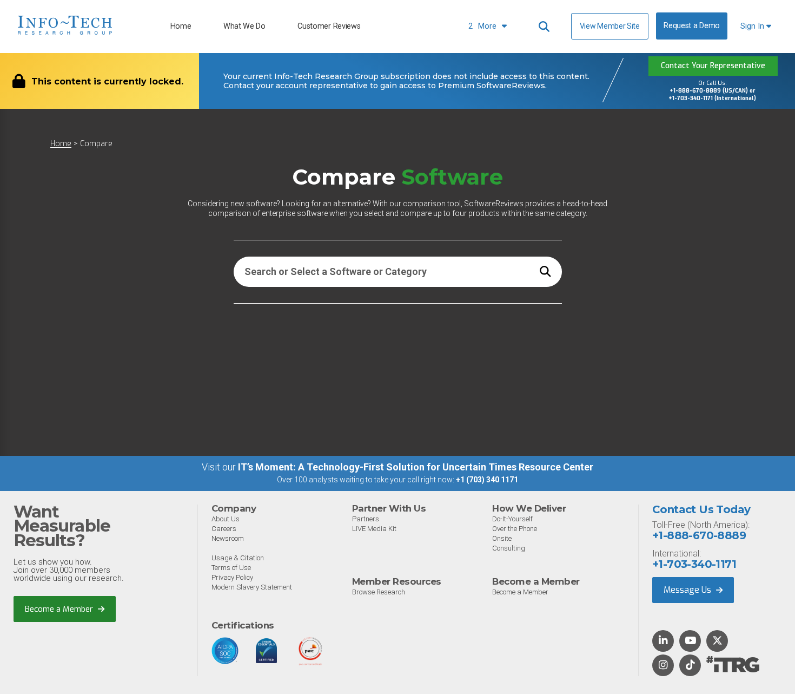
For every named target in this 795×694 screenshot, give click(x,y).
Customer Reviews (328, 26)
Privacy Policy (232, 577)
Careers (223, 529)
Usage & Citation (237, 558)
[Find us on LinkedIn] (663, 641)
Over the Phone (514, 529)
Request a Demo (692, 25)
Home (180, 26)
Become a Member (60, 609)
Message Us (688, 589)
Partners (365, 519)
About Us (225, 519)
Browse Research (378, 592)
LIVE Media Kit (374, 529)
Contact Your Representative (713, 66)
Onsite (502, 538)
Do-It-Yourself (512, 519)
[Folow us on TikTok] (690, 666)
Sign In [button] (753, 26)
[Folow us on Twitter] (717, 641)
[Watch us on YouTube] (690, 641)
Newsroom (227, 538)
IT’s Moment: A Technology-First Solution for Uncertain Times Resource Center (415, 467)
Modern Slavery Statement (251, 587)
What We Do (244, 26)
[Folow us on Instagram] (663, 666)
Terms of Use (231, 568)
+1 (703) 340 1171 (487, 479)
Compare (96, 144)
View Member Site (610, 26)
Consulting (508, 548)
